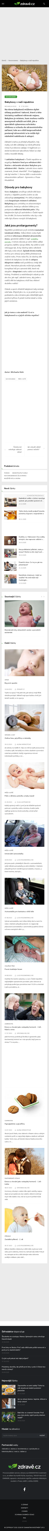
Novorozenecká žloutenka (15, 476)
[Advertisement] (24, 31)
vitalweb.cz (6, 1449)
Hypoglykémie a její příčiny (15, 1124)
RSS (24, 1518)
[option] (24, 618)
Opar (7, 680)
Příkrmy (8, 1236)
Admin (24, 1521)
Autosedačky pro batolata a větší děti (19, 911)
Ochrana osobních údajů (24, 1515)
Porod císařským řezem (13, 969)
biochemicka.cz (23, 1449)
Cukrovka (9, 1121)
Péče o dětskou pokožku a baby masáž (19, 796)
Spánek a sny (10, 735)
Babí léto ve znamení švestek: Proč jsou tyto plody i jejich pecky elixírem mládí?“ (31, 1415)
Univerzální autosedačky (14, 853)
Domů (4, 60)
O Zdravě (24, 1505)
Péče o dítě (22, 379)
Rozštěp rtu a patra (12, 478)
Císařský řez (10, 966)
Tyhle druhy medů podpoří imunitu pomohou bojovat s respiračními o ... (31, 513)
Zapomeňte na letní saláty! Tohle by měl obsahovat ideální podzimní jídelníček (31, 1388)
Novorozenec (13, 60)
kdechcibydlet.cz (7, 1451)
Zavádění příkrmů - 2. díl (14, 1239)
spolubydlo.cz (34, 1449)
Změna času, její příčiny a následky (18, 738)
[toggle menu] (3, 4)
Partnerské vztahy (12, 1178)
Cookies (24, 1511)
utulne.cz (14, 1449)
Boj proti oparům (11, 683)
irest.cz (16, 1451)
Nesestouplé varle (19, 473)
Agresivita (9, 1024)
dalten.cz (23, 1451)
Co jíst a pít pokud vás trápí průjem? (15, 1358)
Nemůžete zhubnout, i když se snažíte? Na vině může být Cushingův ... (30, 577)
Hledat (42, 1435)
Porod (7, 473)
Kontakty (24, 1508)
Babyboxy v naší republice (29, 60)
